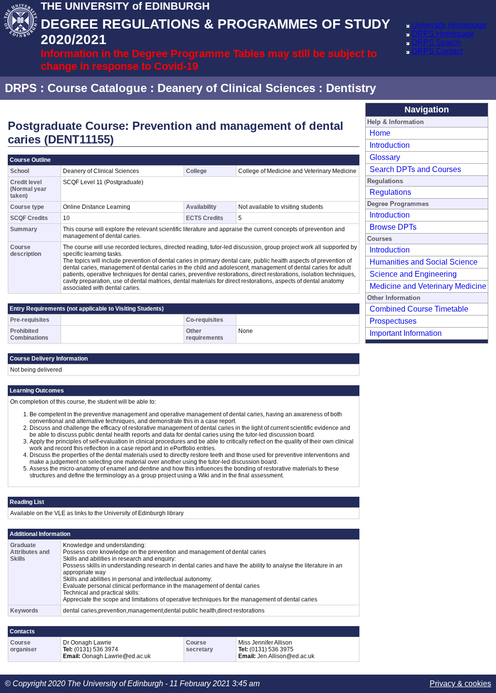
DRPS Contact (437, 51)
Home (380, 133)
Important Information (406, 333)
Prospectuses (393, 321)
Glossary (385, 157)
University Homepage (449, 25)
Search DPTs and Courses (415, 169)
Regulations (390, 192)
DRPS (21, 87)
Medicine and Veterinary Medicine (428, 286)
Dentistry (351, 87)
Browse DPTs (393, 227)
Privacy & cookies (460, 683)
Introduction (390, 145)
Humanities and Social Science (424, 262)
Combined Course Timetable (419, 309)
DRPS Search (436, 42)
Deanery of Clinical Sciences (236, 87)
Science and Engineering (413, 274)
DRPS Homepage (443, 34)
